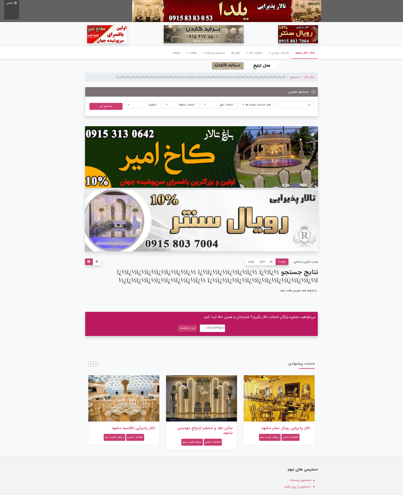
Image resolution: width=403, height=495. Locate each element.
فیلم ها (236, 52)
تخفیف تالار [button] (255, 52)
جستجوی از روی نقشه (298, 486)
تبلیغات (176, 52)
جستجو (294, 77)
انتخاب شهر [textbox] (226, 104)
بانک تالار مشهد (303, 52)
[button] (96, 364)
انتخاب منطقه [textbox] (187, 104)
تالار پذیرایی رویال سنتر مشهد (285, 428)
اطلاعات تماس (290, 437)
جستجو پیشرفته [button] (215, 52)
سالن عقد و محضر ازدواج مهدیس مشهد (205, 430)
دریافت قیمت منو (269, 437)
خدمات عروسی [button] (280, 52)
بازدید (251, 262)
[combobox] (257, 105)
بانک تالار (309, 77)
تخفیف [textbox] (152, 104)
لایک (261, 262)
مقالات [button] (193, 52)
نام (271, 262)
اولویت (282, 262)
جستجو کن (106, 106)
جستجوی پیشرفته (301, 480)
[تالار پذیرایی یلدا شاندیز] (226, 11)
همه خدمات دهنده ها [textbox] (258, 104)
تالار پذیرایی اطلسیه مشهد (133, 428)
